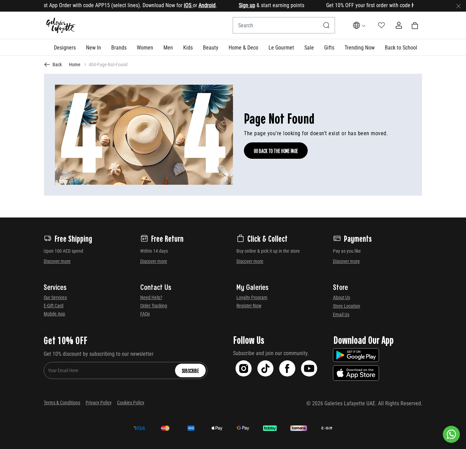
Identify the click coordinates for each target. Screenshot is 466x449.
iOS (180, 5)
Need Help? (151, 297)
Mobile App (54, 314)
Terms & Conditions (62, 402)
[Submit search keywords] (326, 25)
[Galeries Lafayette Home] (61, 25)
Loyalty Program (251, 297)
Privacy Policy (99, 402)
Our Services (55, 297)
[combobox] (284, 25)
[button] (65, 47)
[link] (119, 47)
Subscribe (190, 370)
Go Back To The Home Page (276, 150)
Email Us (341, 314)
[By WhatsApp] (451, 434)
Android (199, 5)
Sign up (239, 5)
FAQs (145, 314)
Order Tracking (153, 305)
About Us (341, 297)
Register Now (248, 305)
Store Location (346, 306)
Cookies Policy (130, 402)
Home (75, 64)
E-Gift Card (53, 305)
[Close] (458, 6)
